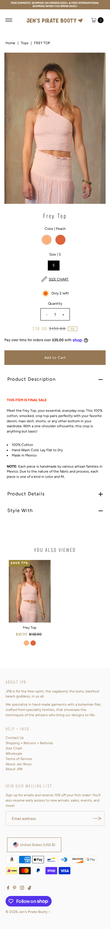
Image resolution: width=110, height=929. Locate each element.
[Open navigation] (8, 20)
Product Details (26, 494)
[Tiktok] (29, 888)
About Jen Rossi (19, 764)
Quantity (55, 303)
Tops (24, 43)
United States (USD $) (37, 845)
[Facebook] (8, 888)
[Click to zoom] (96, 62)
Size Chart (14, 748)
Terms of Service (19, 759)
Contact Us (15, 738)
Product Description (31, 379)
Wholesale (14, 754)
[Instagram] (22, 888)
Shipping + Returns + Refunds (29, 743)
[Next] (96, 128)
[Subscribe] (97, 818)
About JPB (14, 769)
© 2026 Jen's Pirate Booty (27, 912)
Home (10, 43)
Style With (20, 510)
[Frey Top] (30, 591)
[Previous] (13, 128)
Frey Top (29, 627)
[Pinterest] (14, 888)
